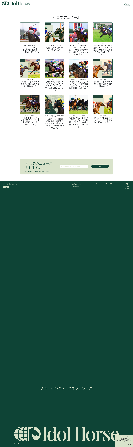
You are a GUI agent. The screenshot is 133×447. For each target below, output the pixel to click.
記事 (96, 183)
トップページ (77, 183)
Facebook (127, 188)
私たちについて (77, 186)
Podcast (127, 189)
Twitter (127, 186)
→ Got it (129, 444)
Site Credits (16, 443)
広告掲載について (76, 184)
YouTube (127, 184)
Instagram (127, 183)
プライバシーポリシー (107, 183)
